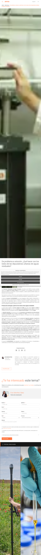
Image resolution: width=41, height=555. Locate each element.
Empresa (3, 411)
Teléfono (22, 411)
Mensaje (3, 420)
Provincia (23, 415)
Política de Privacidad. (7, 428)
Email (3, 407)
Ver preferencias (20, 282)
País (2, 415)
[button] (34, 1)
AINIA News (7, 5)
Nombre (3, 402)
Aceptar (20, 276)
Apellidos (23, 402)
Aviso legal (27, 284)
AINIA (3, 5)
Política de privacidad (21, 284)
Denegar (20, 279)
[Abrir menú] (2, 1)
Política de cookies (15, 284)
